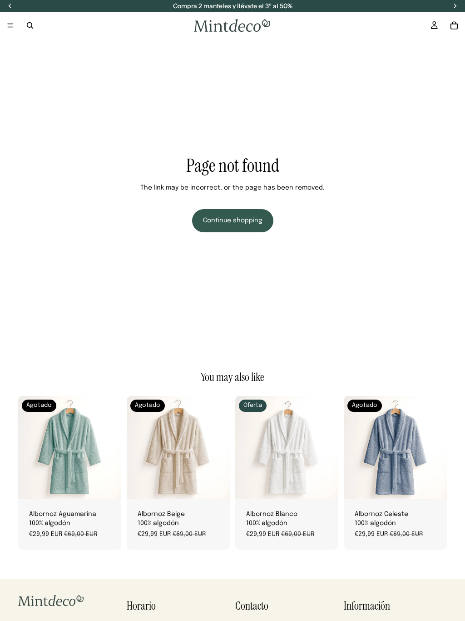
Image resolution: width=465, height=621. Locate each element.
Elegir (331, 485)
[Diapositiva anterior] (28, 448)
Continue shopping (232, 220)
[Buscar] (30, 25)
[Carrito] (454, 25)
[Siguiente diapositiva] (111, 448)
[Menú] (10, 25)
